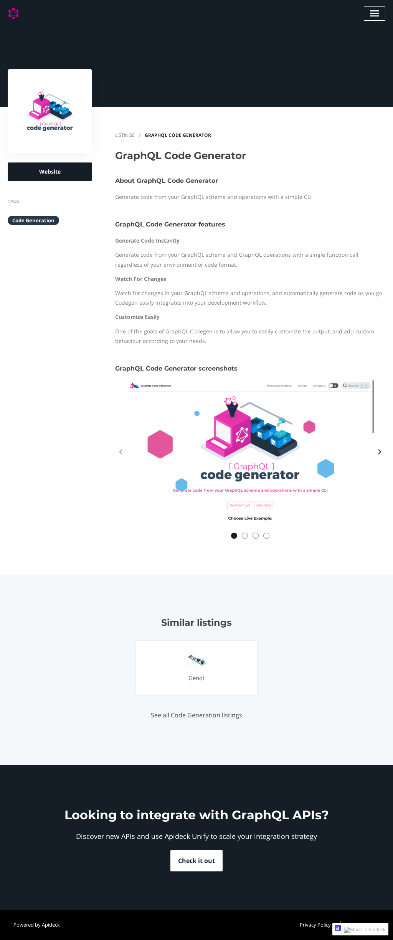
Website (50, 171)
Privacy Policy (315, 924)
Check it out (196, 860)
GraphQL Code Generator (178, 135)
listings (125, 135)
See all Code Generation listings (196, 715)
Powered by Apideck (36, 924)
